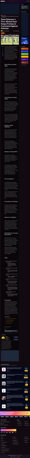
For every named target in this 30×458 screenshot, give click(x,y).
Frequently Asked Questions (5, 450)
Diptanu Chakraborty (19, 455)
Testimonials (14, 438)
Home (3, 15)
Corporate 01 (19, 423)
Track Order (3, 452)
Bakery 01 (26, 421)
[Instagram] (20, 413)
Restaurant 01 (26, 423)
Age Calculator (15, 440)
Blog (5, 15)
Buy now (26, 370)
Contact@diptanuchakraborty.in (6, 421)
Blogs (2, 438)
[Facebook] (19, 413)
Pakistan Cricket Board (9, 321)
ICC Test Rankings (8, 323)
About (2, 440)
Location (3, 423)
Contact (26, 440)
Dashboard (19, 421)
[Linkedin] (25, 413)
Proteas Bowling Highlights (10, 320)
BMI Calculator (27, 438)
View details (26, 368)
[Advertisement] (10, 8)
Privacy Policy (3, 447)
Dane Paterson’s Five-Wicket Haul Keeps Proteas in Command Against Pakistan (9, 16)
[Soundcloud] (28, 413)
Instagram (16, 339)
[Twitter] (22, 413)
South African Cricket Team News (11, 318)
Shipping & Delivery (3, 445)
